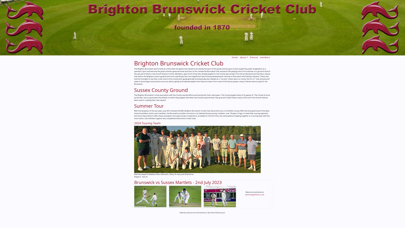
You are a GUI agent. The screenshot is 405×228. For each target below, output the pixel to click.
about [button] (243, 57)
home (235, 57)
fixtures (254, 57)
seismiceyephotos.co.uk (254, 194)
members (265, 57)
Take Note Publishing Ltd (216, 213)
